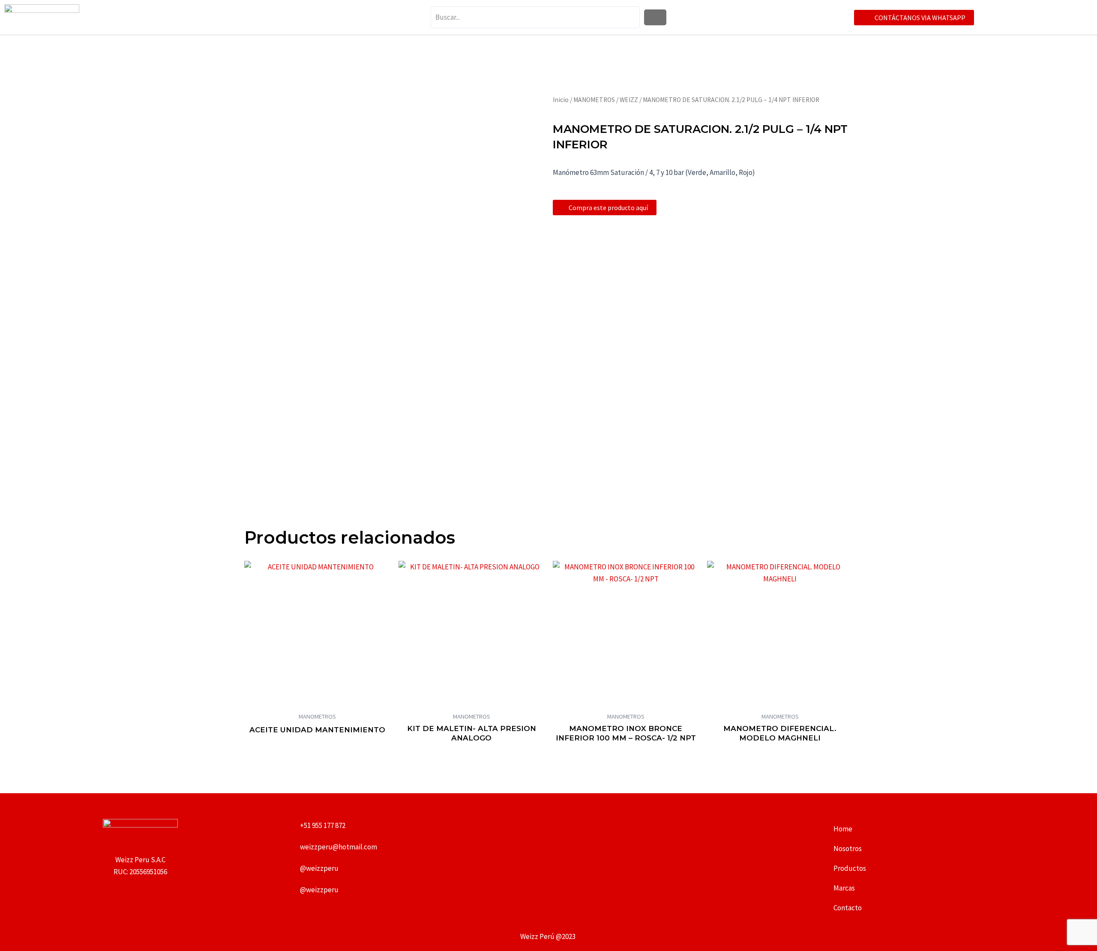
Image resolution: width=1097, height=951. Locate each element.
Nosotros (847, 848)
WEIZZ (629, 100)
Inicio (561, 100)
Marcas (844, 888)
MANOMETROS (594, 100)
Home (842, 829)
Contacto (847, 907)
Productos (849, 868)
